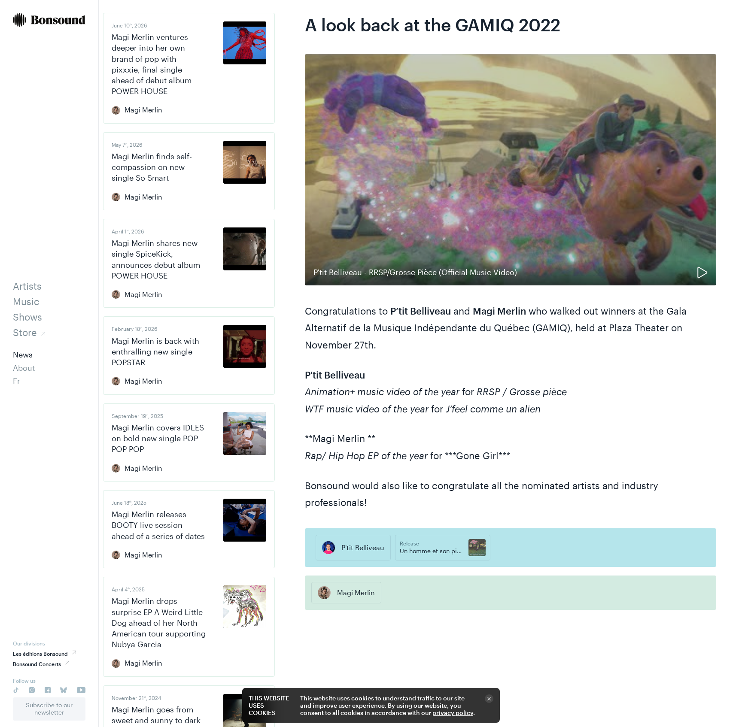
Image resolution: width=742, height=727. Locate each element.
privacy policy (452, 712)
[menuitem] (49, 21)
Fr (16, 380)
